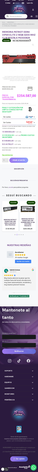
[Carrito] (31, 16)
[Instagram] (9, 361)
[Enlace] (33, 9)
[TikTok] (19, 361)
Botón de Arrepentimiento (19, 437)
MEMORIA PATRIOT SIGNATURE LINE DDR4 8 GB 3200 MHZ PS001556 (10, 222)
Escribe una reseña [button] (23, 261)
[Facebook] (28, 361)
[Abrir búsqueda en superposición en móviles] (16, 16)
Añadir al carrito (19, 160)
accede (11, 187)
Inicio (3, 22)
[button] (33, 45)
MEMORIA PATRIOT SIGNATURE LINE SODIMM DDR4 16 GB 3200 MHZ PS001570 (28, 222)
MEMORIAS (10, 22)
